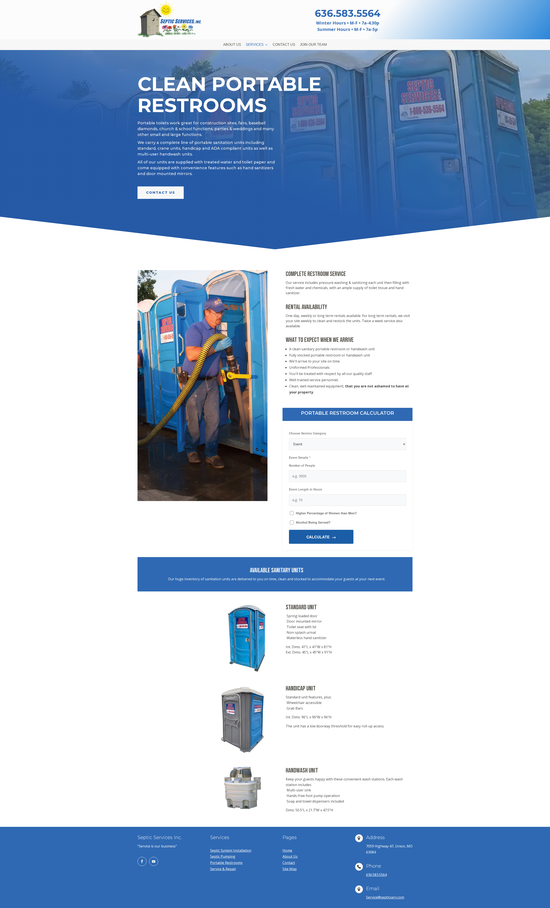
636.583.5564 (376, 874)
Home (287, 850)
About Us (232, 44)
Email (372, 888)
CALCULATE (318, 537)
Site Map (290, 869)
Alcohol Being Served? (313, 522)
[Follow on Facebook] (142, 861)
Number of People (302, 465)
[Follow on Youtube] (153, 861)
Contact (289, 862)
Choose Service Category (307, 433)
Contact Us (284, 44)
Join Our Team (313, 44)
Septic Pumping (222, 856)
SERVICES (255, 44)
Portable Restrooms (226, 862)
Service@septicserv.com (385, 897)
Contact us (160, 192)
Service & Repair (223, 869)
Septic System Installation (230, 850)
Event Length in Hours (305, 489)
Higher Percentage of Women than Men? (326, 513)
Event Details (298, 457)
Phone (373, 866)
